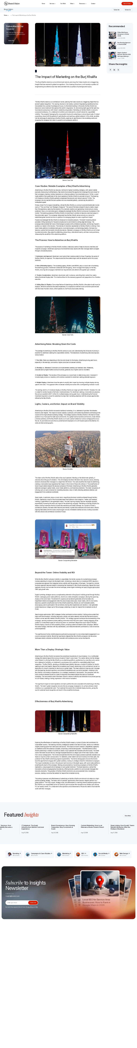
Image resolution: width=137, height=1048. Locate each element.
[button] (52, 3)
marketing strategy (44, 780)
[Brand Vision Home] (12, 3)
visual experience (53, 484)
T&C (37, 907)
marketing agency (61, 265)
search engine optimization (92, 587)
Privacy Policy (29, 907)
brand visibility (62, 413)
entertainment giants (56, 228)
